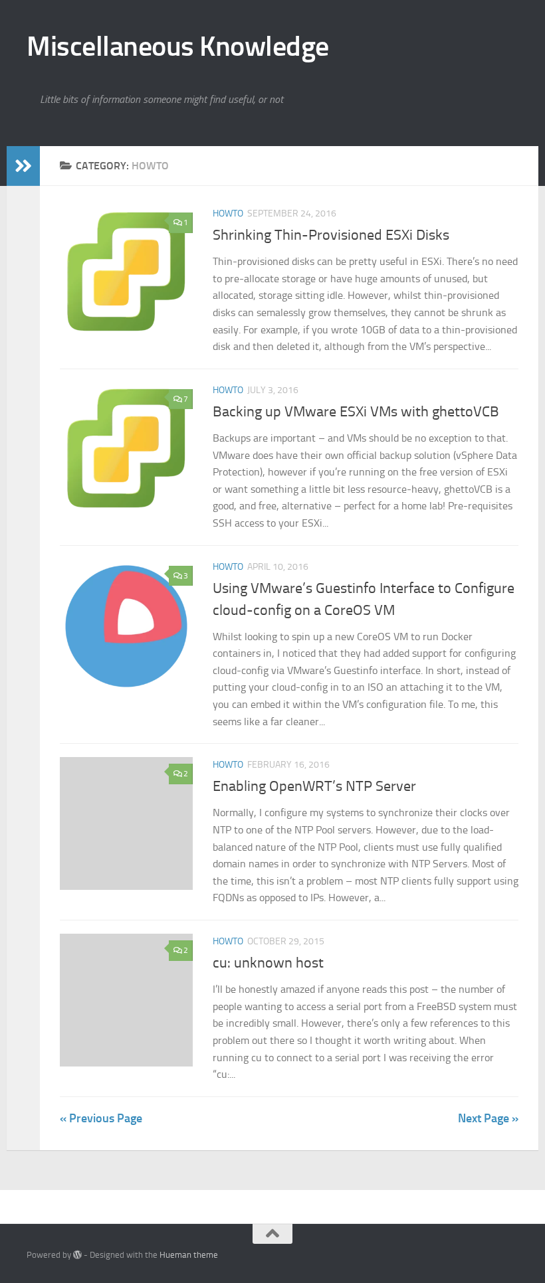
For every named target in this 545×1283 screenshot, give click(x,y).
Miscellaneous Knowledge (178, 46)
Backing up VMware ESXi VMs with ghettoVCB (356, 411)
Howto (228, 213)
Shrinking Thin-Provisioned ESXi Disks (331, 235)
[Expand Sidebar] (23, 166)
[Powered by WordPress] (77, 1254)
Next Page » (488, 1118)
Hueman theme (189, 1255)
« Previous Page (101, 1118)
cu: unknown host (268, 963)
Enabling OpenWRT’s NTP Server (314, 786)
